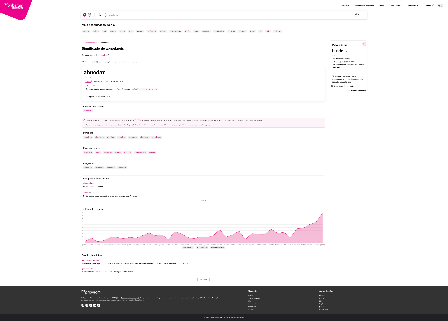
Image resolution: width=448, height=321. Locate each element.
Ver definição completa (356, 90)
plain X (321, 306)
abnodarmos (156, 137)
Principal (345, 5)
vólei (268, 31)
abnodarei (122, 137)
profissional (151, 31)
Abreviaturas (413, 5)
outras (196, 31)
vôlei (260, 31)
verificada (231, 31)
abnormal (127, 152)
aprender (242, 31)
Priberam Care (323, 309)
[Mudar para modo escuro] (440, 5)
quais (105, 31)
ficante (252, 31)
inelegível (277, 31)
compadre (206, 31)
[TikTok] (90, 306)
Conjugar (88, 81)
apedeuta (140, 31)
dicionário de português (130, 298)
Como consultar (396, 5)
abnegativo (88, 152)
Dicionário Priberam (89, 43)
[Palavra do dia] (364, 44)
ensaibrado (99, 168)
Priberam (322, 298)
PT (85, 15)
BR (90, 15)
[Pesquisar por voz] (105, 14)
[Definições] (356, 14)
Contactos (322, 295)
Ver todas (203, 279)
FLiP (320, 301)
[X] (98, 306)
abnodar (118, 152)
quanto (113, 31)
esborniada (111, 168)
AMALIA (138, 120)
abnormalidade (140, 152)
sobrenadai (122, 168)
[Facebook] (83, 306)
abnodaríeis (99, 137)
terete (131, 31)
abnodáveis (133, 137)
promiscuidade (175, 31)
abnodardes (144, 137)
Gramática (428, 5)
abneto (98, 152)
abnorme (152, 152)
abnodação (88, 110)
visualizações (219, 31)
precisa (122, 31)
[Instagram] (87, 306)
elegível (163, 31)
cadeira (96, 31)
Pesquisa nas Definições (364, 5)
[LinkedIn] (94, 306)
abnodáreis (104, 55)
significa (86, 31)
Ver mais (203, 200)
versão (187, 31)
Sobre (381, 5)
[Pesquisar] (100, 14)
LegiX (321, 304)
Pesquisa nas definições (255, 298)
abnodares (111, 137)
